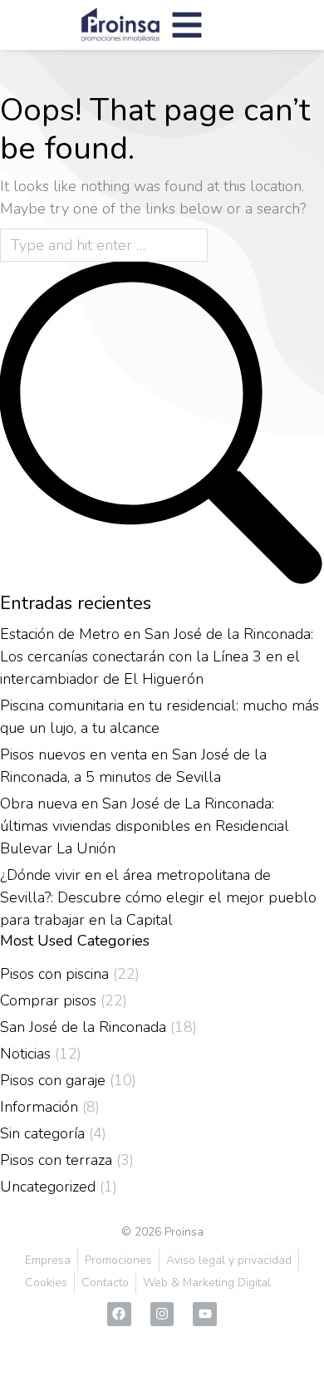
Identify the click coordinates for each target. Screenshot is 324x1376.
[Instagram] (162, 1314)
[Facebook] (119, 1314)
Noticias (25, 1054)
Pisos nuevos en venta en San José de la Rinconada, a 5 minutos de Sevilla (133, 766)
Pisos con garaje (53, 1080)
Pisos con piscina (54, 974)
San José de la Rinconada (83, 1027)
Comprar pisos (48, 1000)
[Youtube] (205, 1314)
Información (39, 1107)
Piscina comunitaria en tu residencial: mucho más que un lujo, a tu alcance (159, 716)
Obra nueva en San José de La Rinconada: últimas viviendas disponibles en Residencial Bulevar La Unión (144, 826)
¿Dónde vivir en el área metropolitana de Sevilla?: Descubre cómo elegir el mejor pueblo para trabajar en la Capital (158, 897)
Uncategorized (48, 1187)
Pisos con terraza (56, 1160)
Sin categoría (42, 1133)
